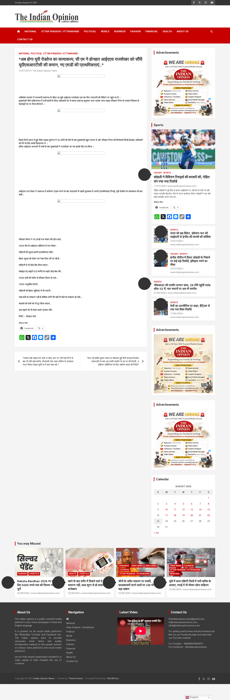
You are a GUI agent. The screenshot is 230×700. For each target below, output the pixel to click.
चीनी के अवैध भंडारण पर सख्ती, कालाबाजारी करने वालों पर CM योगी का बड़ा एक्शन (138, 585)
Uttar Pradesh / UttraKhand (60, 31)
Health (167, 31)
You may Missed (29, 543)
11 (175, 509)
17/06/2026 (176, 313)
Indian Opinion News (43, 678)
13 (191, 509)
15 (208, 509)
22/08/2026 (23, 593)
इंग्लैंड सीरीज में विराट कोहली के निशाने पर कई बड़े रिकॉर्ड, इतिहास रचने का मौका (190, 261)
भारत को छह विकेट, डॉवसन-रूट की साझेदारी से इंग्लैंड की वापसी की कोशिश (190, 235)
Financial (151, 31)
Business (120, 31)
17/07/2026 (160, 186)
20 (191, 515)
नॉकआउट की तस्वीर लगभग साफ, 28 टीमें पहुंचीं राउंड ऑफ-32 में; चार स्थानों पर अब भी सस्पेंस (182, 287)
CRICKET (158, 173)
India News (151, 566)
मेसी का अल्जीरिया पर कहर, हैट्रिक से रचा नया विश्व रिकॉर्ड (190, 307)
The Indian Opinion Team (45, 70)
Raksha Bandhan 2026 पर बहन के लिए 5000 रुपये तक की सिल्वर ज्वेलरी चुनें (38, 585)
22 (208, 515)
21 (200, 515)
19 (183, 515)
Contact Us (25, 39)
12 (183, 509)
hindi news (137, 566)
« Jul (156, 532)
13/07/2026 (176, 268)
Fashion (135, 31)
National (31, 31)
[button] (144, 174)
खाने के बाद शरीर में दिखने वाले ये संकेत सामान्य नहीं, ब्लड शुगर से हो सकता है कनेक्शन (88, 585)
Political (90, 31)
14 (200, 509)
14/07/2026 (176, 241)
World (105, 31)
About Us (183, 31)
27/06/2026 (160, 293)
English (193, 697)
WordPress (113, 678)
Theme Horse (76, 678)
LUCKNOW (124, 570)
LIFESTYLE (34, 574)
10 (166, 509)
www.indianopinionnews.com (182, 186)
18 (175, 515)
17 (166, 515)
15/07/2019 (25, 70)
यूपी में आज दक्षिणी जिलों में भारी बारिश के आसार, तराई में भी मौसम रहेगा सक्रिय (190, 583)
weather (174, 574)
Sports (158, 125)
